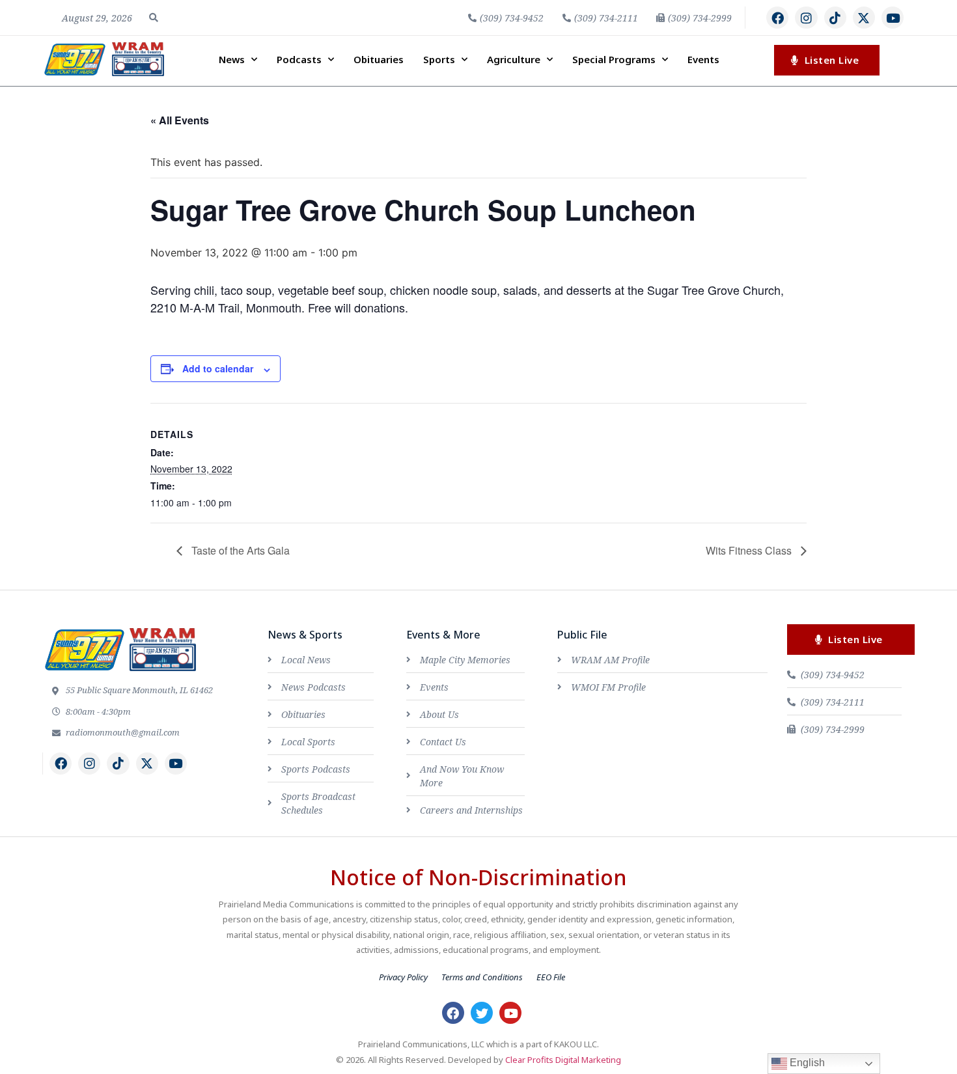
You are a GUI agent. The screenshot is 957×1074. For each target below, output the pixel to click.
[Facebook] (777, 18)
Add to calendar (217, 368)
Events (703, 59)
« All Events (179, 120)
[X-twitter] (864, 18)
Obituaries (379, 59)
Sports (439, 59)
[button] (154, 18)
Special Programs (614, 59)
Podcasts (299, 59)
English (806, 1062)
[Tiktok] (835, 18)
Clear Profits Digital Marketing (563, 1060)
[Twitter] (482, 1013)
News (232, 59)
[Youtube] (892, 18)
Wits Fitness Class (750, 550)
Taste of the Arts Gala (239, 550)
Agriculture (513, 59)
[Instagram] (806, 18)
